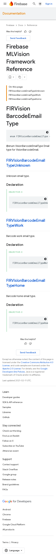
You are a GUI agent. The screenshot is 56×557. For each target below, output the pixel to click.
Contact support (10, 464)
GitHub (5, 417)
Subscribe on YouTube (13, 445)
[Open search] (34, 4)
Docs (20, 25)
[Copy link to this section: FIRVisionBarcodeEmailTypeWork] (26, 226)
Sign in (48, 3)
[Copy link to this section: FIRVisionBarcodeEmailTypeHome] (28, 286)
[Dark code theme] (47, 132)
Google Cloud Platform (13, 524)
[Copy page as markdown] (20, 77)
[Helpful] (25, 31)
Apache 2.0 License (11, 368)
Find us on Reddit (10, 435)
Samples (6, 407)
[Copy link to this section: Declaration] (26, 185)
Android (6, 509)
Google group (9, 474)
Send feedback (18, 38)
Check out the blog (11, 430)
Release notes (9, 479)
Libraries (6, 412)
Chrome (6, 514)
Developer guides (11, 397)
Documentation (13, 13)
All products (8, 529)
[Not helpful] (30, 31)
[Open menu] (5, 4)
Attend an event (10, 450)
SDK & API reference (12, 402)
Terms (5, 542)
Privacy (14, 542)
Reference (32, 25)
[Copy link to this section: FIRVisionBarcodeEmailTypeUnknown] (33, 166)
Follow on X (8, 440)
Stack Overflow (10, 469)
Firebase (10, 25)
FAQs (5, 489)
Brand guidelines (10, 484)
